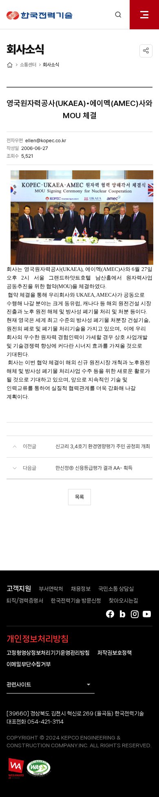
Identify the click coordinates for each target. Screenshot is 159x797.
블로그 (122, 614)
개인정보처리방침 (37, 638)
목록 (79, 497)
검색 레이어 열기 (118, 15)
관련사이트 (19, 684)
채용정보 (81, 589)
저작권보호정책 (114, 653)
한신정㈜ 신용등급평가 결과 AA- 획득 (93, 468)
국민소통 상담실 (116, 589)
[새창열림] (16, 768)
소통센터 (28, 65)
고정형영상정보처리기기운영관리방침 (48, 653)
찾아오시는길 (123, 600)
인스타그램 (134, 614)
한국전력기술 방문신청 (76, 600)
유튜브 (146, 614)
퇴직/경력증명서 (25, 600)
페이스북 (110, 614)
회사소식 (51, 65)
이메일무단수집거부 (29, 664)
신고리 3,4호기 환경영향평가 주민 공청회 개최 (102, 446)
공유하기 (145, 50)
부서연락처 (51, 589)
